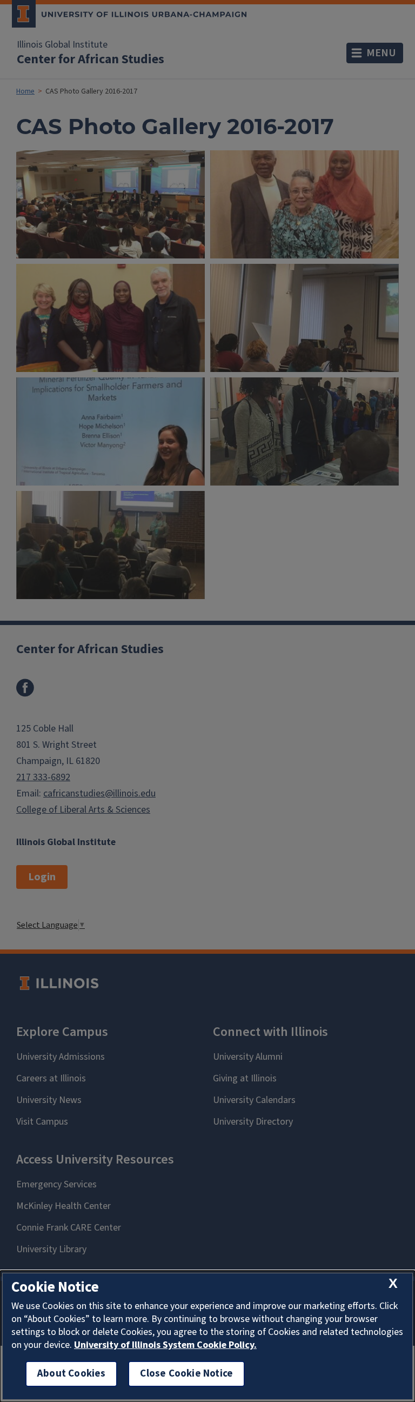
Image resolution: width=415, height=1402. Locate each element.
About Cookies (71, 1373)
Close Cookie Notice (186, 1373)
